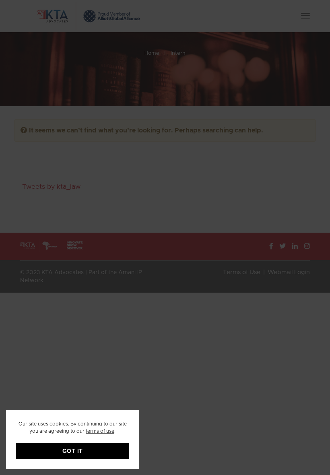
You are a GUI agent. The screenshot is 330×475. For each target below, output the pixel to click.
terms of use (100, 431)
